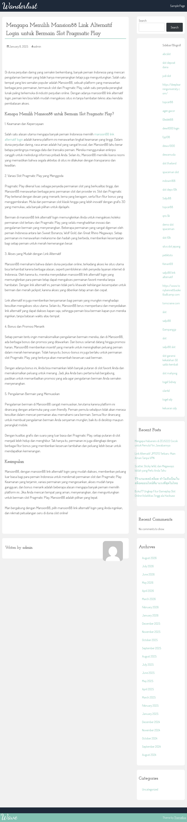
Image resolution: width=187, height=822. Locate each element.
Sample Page (177, 6)
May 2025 (147, 681)
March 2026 (149, 599)
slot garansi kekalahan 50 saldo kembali (170, 360)
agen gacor (169, 111)
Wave (9, 816)
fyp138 (166, 137)
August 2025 (149, 656)
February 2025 (150, 705)
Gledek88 (168, 119)
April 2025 (148, 689)
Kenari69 (168, 264)
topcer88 (168, 102)
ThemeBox (180, 817)
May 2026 (147, 582)
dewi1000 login (171, 128)
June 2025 (148, 673)
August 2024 (149, 755)
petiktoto (168, 255)
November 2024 (151, 730)
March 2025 (149, 697)
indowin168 (169, 181)
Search (143, 20)
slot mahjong (170, 373)
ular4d (166, 391)
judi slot (167, 76)
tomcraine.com (171, 303)
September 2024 (151, 746)
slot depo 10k (170, 189)
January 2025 (150, 714)
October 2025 (150, 640)
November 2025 (151, 632)
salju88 (167, 321)
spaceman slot (171, 172)
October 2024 (149, 738)
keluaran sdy (170, 408)
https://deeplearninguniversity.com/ (172, 89)
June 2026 (148, 574)
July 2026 (148, 566)
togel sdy (167, 399)
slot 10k (167, 237)
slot (165, 312)
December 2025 (151, 623)
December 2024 (151, 722)
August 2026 (149, 558)
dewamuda (169, 154)
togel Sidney (169, 382)
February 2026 (150, 607)
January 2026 (150, 615)
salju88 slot (169, 347)
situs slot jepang (171, 246)
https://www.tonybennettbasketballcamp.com (172, 290)
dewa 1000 (169, 146)
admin (37, 46)
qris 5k (166, 216)
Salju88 (167, 198)
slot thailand (169, 163)
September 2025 (151, 648)
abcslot (167, 54)
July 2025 (148, 664)
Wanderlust (19, 6)
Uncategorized (150, 789)
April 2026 (148, 591)
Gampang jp (169, 329)
